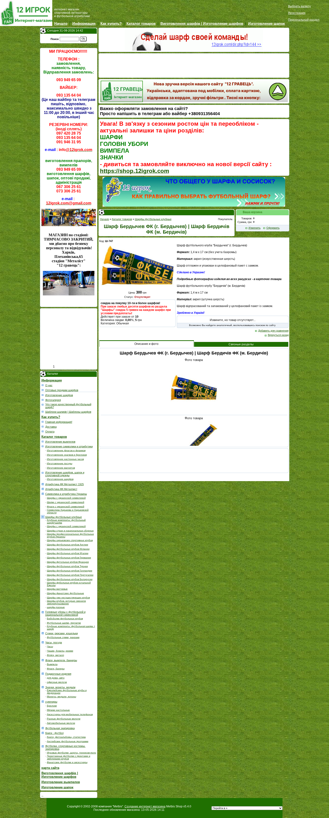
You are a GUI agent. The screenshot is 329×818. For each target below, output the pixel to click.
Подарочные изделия (58, 673)
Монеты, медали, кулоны (61, 696)
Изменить (255, 227)
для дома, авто (56, 677)
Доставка (51, 426)
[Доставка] (43, 426)
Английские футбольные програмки (67, 741)
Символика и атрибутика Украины (66, 493)
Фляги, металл (55, 655)
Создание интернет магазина (145, 806)
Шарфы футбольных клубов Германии (69, 557)
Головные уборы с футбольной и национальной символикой (65, 613)
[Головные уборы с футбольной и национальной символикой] (43, 611)
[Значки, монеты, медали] (43, 686)
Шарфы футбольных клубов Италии (67, 553)
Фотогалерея (53, 400)
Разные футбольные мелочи (63, 718)
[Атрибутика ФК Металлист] (43, 488)
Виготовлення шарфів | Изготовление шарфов (201, 23)
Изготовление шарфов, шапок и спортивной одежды (64, 474)
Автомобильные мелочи (61, 723)
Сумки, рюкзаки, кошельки (61, 633)
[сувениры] (43, 701)
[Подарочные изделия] (43, 673)
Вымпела (52, 664)
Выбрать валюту (299, 6)
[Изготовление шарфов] (43, 394)
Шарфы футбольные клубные (63, 517)
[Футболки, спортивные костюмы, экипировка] (43, 746)
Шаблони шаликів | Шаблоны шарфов (68, 411)
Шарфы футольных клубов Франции (68, 562)
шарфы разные (56, 607)
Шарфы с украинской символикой (66, 498)
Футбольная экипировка (60, 728)
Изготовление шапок (266, 23)
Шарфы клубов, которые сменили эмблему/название (66, 602)
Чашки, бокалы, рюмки (60, 650)
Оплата (49, 431)
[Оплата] (43, 431)
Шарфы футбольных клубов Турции (67, 566)
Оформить (273, 227)
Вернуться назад (278, 335)
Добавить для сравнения (273, 330)
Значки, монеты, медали (60, 687)
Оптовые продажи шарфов (61, 390)
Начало (60, 23)
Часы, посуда (53, 642)
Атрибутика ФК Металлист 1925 (64, 484)
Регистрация (296, 13)
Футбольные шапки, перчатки (64, 623)
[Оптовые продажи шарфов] (43, 389)
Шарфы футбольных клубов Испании (68, 549)
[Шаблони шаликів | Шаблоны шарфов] (43, 411)
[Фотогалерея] (43, 399)
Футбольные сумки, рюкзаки (63, 637)
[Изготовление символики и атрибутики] (43, 446)
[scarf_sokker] (43, 516)
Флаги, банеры (56, 668)
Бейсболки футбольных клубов (65, 618)
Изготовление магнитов (61, 467)
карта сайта (50, 768)
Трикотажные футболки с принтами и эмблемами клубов (68, 757)
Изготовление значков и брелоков (67, 454)
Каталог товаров (141, 23)
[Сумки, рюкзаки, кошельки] (43, 632)
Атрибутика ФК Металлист (61, 489)
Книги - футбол (54, 733)
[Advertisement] (69, 338)
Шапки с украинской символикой (65, 502)
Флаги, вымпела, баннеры (61, 660)
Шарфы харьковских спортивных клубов (70, 540)
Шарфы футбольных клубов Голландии (69, 570)
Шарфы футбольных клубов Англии (67, 544)
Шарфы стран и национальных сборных (70, 530)
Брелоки (52, 705)
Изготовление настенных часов (65, 459)
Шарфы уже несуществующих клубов (68, 597)
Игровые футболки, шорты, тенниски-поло (71, 752)
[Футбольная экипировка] (43, 727)
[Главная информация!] (43, 421)
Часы (50, 646)
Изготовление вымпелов (60, 441)
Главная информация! (58, 421)
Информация (84, 23)
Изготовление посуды (59, 463)
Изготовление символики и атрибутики (69, 446)
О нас (49, 385)
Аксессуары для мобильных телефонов (70, 714)
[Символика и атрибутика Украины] (43, 493)
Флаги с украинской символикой (65, 506)
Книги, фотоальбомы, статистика (66, 737)
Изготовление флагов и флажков (66, 450)
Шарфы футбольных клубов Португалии (70, 575)
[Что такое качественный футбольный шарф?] (43, 404)
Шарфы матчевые (57, 589)
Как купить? (111, 23)
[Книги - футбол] (43, 732)
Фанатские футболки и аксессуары (67, 762)
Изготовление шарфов (59, 395)
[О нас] (43, 384)
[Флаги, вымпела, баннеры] (43, 659)
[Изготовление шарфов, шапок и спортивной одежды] (43, 472)
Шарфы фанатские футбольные (65, 593)
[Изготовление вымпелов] (43, 441)
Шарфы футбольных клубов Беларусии (69, 579)
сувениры (51, 701)
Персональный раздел (303, 19)
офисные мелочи (57, 682)
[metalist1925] (43, 483)
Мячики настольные (58, 710)
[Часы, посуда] (43, 642)
